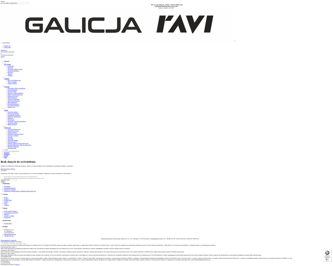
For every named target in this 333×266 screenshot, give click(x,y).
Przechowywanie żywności (15, 69)
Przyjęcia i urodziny (13, 135)
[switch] (327, 259)
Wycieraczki (11, 120)
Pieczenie (10, 67)
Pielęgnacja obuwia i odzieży (16, 134)
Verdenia (6, 205)
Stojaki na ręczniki (13, 96)
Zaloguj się (7, 46)
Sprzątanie (10, 138)
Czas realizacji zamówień (11, 212)
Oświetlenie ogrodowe (14, 115)
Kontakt (6, 199)
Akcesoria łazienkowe (14, 101)
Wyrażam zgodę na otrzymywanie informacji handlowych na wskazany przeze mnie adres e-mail (23, 178)
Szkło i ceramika (12, 82)
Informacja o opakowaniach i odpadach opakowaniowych (20, 191)
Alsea (5, 203)
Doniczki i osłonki (13, 112)
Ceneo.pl (17, 264)
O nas (5, 197)
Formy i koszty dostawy (10, 211)
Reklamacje (7, 217)
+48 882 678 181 (9, 236)
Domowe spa (11, 107)
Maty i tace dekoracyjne (14, 80)
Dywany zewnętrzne (13, 113)
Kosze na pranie (12, 91)
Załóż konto (7, 47)
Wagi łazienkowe (12, 97)
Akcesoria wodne (12, 123)
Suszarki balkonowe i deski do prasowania (19, 145)
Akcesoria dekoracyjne (14, 129)
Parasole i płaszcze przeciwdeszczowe (18, 143)
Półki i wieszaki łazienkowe (15, 94)
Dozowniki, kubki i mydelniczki (16, 88)
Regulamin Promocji (9, 188)
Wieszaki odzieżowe (13, 146)
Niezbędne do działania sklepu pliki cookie (14, 243)
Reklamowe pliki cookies (8, 253)
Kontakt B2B (8, 200)
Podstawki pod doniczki (14, 116)
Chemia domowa (12, 132)
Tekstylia (10, 75)
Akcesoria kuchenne (13, 71)
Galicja (6, 202)
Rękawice (10, 118)
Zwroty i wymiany (9, 216)
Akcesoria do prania (13, 131)
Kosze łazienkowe (13, 90)
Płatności (6, 214)
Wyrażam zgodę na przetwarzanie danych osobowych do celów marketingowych (20, 176)
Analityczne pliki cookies (8, 250)
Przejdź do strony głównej (8, 169)
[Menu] (330, 251)
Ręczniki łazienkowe (13, 104)
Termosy (10, 74)
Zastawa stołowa (12, 83)
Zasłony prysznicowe (13, 99)
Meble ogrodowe (12, 124)
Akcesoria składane (13, 140)
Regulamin (7, 186)
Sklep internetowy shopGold (8, 240)
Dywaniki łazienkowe (14, 105)
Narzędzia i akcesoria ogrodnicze (17, 121)
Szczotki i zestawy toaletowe (15, 93)
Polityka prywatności (10, 189)
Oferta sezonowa (12, 142)
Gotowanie (11, 66)
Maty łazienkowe (12, 102)
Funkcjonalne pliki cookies (8, 247)
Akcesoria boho (12, 148)
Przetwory (10, 72)
